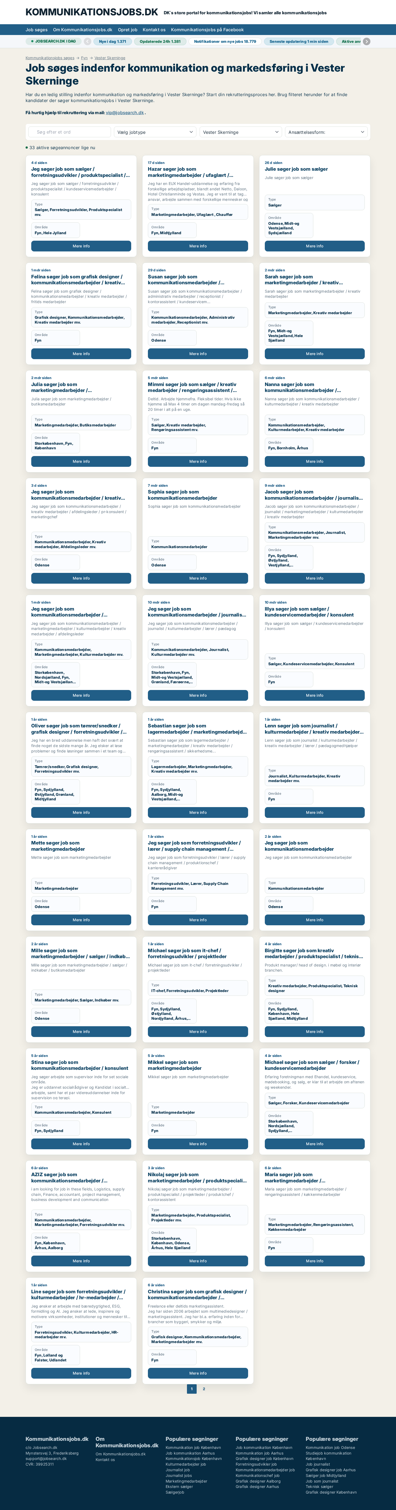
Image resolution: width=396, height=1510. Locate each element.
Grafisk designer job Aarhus (331, 1469)
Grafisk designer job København (264, 1458)
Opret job (128, 29)
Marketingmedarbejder (186, 1481)
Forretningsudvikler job (256, 1464)
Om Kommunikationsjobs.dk (83, 29)
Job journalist (318, 1464)
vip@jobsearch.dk (125, 112)
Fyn (84, 58)
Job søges (37, 29)
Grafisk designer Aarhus (257, 1486)
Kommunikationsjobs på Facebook (207, 29)
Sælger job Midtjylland (326, 1475)
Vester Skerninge (110, 58)
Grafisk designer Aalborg (258, 1481)
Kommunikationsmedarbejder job (265, 1469)
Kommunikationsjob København (194, 1458)
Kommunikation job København (193, 1447)
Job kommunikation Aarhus (190, 1453)
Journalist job (178, 1469)
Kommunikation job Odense (330, 1447)
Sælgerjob (175, 1492)
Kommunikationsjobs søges (50, 58)
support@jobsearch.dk (46, 1458)
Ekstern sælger (179, 1486)
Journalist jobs (179, 1475)
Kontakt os (154, 29)
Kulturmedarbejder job (186, 1464)
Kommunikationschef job (258, 1475)
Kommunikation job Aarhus (259, 1453)
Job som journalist (322, 1481)
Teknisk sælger (319, 1486)
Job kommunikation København (264, 1447)
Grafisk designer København (331, 1492)
